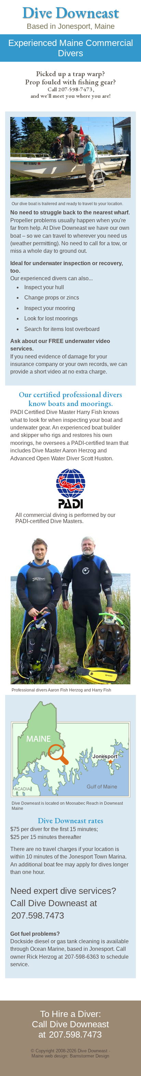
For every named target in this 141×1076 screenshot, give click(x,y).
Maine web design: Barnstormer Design (70, 1056)
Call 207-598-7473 (70, 89)
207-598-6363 (82, 957)
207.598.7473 (37, 915)
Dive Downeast (70, 12)
